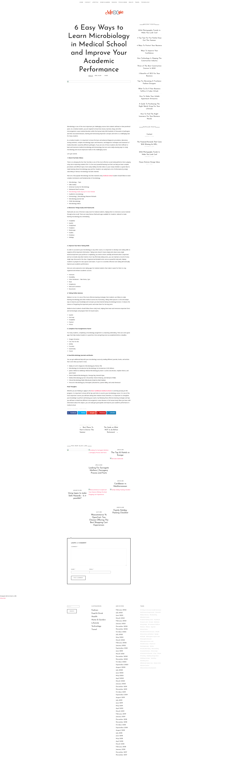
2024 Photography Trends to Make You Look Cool (149, 32)
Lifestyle (95, 2)
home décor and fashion (147, 634)
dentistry (157, 622)
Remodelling (155, 648)
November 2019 (121, 689)
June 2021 (119, 651)
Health (131, 2)
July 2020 (119, 670)
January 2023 (121, 623)
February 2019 (121, 714)
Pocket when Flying (146, 648)
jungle (156, 634)
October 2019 (121, 692)
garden (153, 626)
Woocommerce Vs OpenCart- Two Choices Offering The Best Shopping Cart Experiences (98, 520)
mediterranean (145, 643)
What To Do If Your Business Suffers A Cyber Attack (149, 90)
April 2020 (120, 678)
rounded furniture (145, 651)
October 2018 (121, 725)
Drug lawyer (144, 624)
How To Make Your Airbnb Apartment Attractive (149, 98)
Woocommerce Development (148, 667)
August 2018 (120, 730)
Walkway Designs (145, 658)
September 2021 (122, 648)
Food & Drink (123, 2)
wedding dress (145, 660)
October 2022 (121, 632)
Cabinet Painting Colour (147, 619)
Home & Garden (105, 2)
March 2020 (120, 681)
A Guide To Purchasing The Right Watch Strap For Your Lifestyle (149, 106)
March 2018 (120, 744)
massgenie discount (146, 638)
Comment (74, 546)
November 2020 (122, 659)
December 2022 (122, 626)
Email (91, 569)
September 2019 (122, 694)
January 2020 (121, 684)
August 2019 (120, 697)
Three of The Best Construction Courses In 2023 (149, 67)
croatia (151, 622)
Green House (144, 629)
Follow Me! (3, 598)
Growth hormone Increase (147, 631)
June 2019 (119, 703)
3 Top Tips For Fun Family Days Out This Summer (149, 39)
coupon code (144, 622)
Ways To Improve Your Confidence (149, 52)
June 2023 (119, 615)
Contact (88, 2)
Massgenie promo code (147, 641)
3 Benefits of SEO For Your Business (149, 75)
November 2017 (121, 755)
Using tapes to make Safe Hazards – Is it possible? (77, 495)
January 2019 (120, 716)
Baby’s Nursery (145, 614)
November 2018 (121, 722)
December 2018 (121, 719)
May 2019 (119, 705)
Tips (155, 653)
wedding (154, 658)
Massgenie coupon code (153, 636)
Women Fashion (145, 665)
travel (159, 653)
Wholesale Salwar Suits (147, 663)
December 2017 (121, 752)
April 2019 (119, 708)
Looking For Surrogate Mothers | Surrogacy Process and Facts (99, 470)
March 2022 (120, 640)
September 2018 (122, 727)
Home (81, 2)
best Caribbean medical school (101, 391)
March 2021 (120, 654)
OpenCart (152, 643)
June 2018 (119, 735)
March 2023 (120, 618)
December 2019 (121, 686)
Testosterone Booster (146, 653)
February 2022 (121, 643)
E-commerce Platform (154, 624)
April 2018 (119, 741)
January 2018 (120, 749)
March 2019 (120, 711)
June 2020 (119, 673)
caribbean (157, 619)
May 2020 (119, 675)
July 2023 (119, 612)
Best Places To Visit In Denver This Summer (83, 429)
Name (73, 569)
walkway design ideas (153, 655)
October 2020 (121, 662)
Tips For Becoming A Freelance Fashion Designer (149, 82)
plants (152, 646)
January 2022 (121, 645)
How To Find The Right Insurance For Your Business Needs (149, 116)
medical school (108, 175)
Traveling (143, 655)
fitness (148, 626)
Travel (137, 2)
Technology (145, 2)
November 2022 (122, 629)
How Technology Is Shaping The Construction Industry (149, 60)
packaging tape (145, 646)
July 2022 (119, 634)
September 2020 (122, 664)
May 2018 (119, 738)
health (157, 631)
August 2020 (120, 667)
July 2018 (119, 733)
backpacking (153, 614)
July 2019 (119, 700)
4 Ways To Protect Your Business (149, 45)
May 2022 (119, 637)
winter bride (157, 663)
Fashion (114, 2)
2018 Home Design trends (147, 612)
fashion (143, 626)
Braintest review (145, 617)
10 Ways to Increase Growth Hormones (151, 610)
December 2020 (122, 656)
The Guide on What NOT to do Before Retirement (115, 429)
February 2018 (121, 746)
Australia (158, 612)
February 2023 (121, 621)
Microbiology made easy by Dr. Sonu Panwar (82, 191)
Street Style (155, 651)
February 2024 (121, 610)
